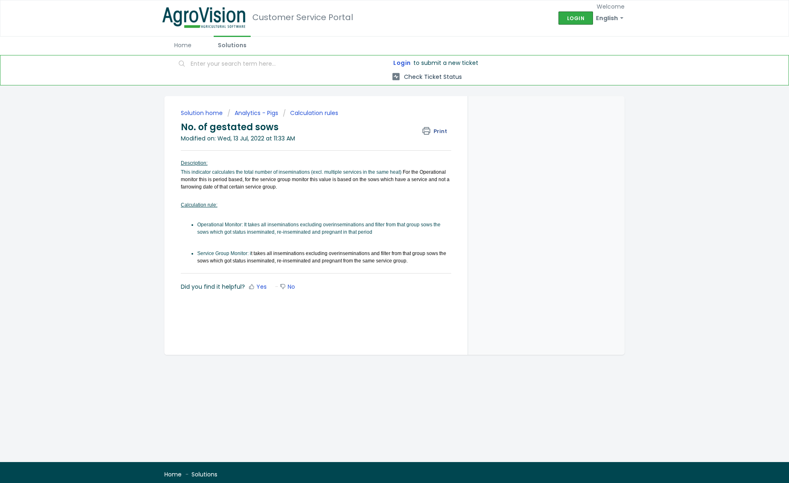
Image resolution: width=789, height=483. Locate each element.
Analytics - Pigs (256, 113)
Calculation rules (314, 113)
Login (402, 63)
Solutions (232, 45)
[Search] (182, 64)
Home (182, 45)
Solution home (202, 113)
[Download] (379, 134)
